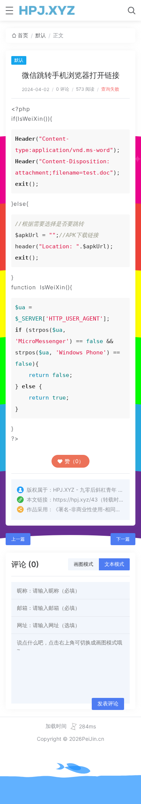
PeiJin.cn (93, 739)
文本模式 (114, 564)
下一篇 (123, 539)
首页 (23, 35)
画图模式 (83, 564)
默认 (40, 35)
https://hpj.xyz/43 (75, 499)
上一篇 (18, 539)
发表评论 (107, 704)
